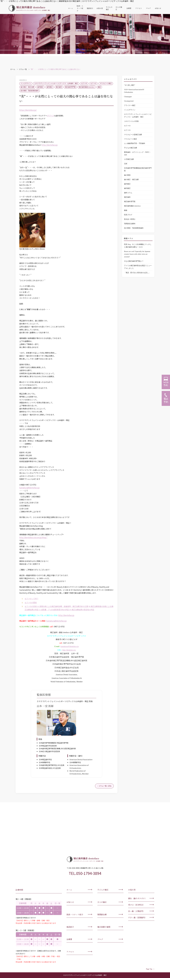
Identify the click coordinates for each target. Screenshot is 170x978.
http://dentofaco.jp (50, 145)
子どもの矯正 (109, 8)
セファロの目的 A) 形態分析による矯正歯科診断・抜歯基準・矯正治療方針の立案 (56, 606)
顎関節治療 (102, 914)
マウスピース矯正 (106, 83)
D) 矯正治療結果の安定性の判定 (81, 610)
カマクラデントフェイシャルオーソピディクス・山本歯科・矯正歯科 (29, 8)
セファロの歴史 (31, 603)
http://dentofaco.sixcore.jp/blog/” (33, 537)
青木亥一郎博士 (129, 219)
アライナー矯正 (129, 105)
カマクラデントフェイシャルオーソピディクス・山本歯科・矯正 (56, 83)
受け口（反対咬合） (136, 904)
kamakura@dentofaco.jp (29, 487)
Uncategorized (128, 101)
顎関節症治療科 (129, 224)
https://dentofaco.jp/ (28, 110)
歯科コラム (128, 193)
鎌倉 (99, 87)
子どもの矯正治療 (130, 148)
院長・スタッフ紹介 (80, 8)
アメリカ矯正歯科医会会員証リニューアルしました (138, 267)
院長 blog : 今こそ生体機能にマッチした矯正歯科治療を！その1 (137, 245)
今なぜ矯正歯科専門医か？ (134, 261)
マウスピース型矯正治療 (133, 134)
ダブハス (50, 115)
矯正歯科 (59, 87)
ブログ (148, 8)
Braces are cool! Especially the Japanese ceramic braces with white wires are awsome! (137, 254)
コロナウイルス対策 (131, 121)
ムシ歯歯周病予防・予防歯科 (134, 143)
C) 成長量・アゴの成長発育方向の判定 (54, 610)
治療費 (128, 8)
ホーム (70, 8)
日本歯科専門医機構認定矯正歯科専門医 (138, 169)
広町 (125, 164)
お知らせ (158, 8)
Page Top (149, 969)
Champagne (128, 96)
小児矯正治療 (129, 159)
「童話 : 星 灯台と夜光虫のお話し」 (137, 273)
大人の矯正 (119, 8)
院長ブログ (128, 215)
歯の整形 (127, 175)
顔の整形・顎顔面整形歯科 (30, 90)
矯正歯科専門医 (70, 87)
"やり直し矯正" (129, 85)
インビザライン (26, 83)
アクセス (138, 8)
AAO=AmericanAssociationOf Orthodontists (134, 91)
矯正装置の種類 (103, 926)
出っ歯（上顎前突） (136, 911)
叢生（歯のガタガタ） (137, 898)
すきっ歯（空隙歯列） (137, 917)
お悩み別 (99, 8)
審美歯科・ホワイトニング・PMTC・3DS (137, 153)
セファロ (84, 83)
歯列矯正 (40, 87)
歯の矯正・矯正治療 (27, 87)
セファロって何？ (32, 599)
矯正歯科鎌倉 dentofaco (86, 87)
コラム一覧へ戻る (105, 786)
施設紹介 (90, 8)
